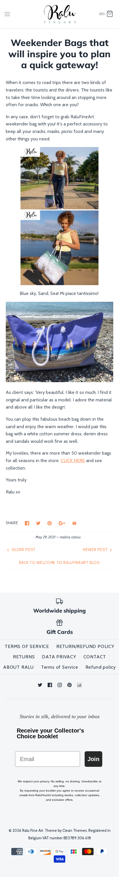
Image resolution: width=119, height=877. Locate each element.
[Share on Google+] (62, 523)
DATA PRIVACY (59, 656)
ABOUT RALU (18, 667)
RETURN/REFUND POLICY (85, 646)
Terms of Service (59, 667)
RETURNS (24, 656)
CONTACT (94, 656)
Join (93, 759)
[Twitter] (40, 685)
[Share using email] (74, 523)
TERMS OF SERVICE (27, 646)
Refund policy (100, 667)
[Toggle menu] (7, 14)
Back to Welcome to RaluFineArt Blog (59, 562)
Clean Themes (74, 830)
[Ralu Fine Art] (59, 14)
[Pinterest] (69, 685)
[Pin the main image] (49, 523)
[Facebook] (50, 685)
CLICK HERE (73, 460)
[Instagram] (59, 685)
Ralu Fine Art (32, 830)
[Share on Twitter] (38, 523)
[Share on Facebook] (27, 523)
